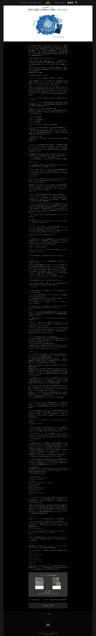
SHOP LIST (57, 2)
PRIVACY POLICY (46, 633)
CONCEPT (35, 2)
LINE (72, 3)
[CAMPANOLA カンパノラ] (48, 625)
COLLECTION (23, 2)
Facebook (68, 3)
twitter (70, 3)
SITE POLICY (40, 633)
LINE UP (29, 2)
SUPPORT (62, 2)
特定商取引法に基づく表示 (54, 633)
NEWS (39, 2)
